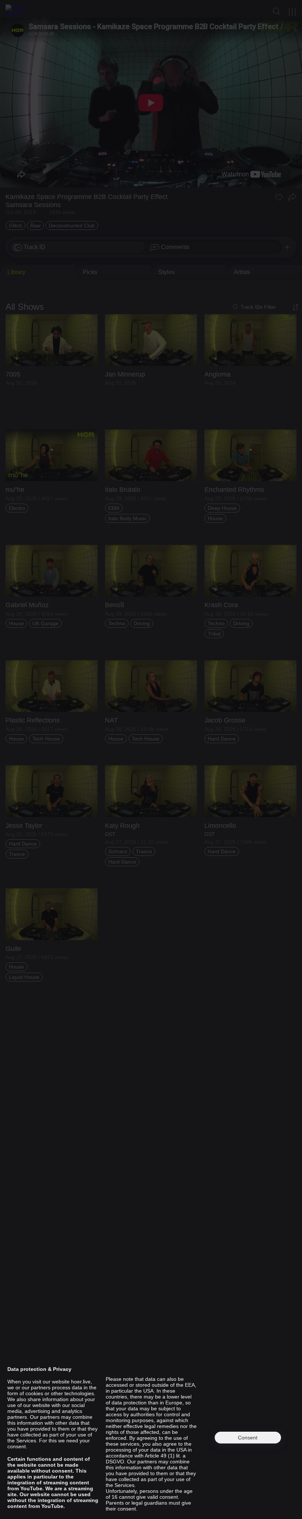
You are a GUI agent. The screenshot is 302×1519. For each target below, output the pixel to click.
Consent (247, 1438)
